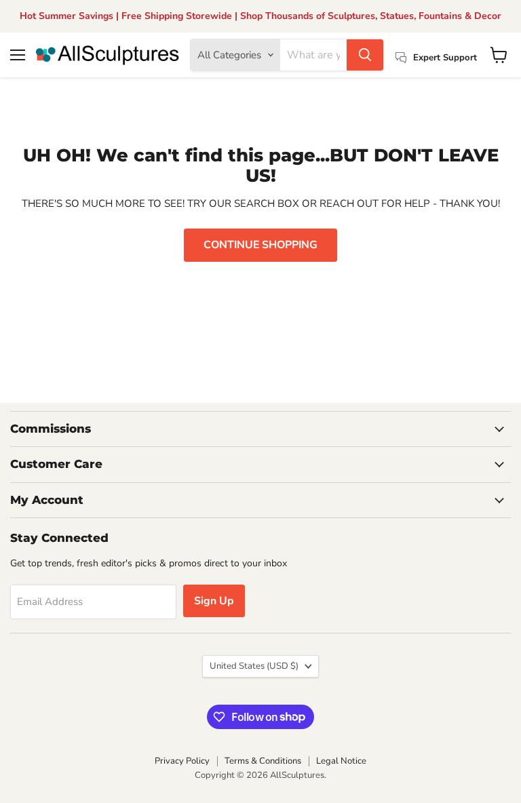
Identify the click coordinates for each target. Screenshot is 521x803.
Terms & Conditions (263, 761)
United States (254, 666)
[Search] (365, 55)
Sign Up (214, 600)
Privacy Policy (182, 761)
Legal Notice (341, 761)
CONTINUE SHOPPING (260, 244)
